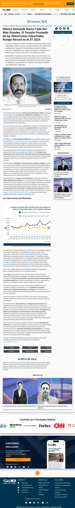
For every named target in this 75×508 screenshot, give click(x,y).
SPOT (40, 492)
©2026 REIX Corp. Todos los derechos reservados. (28, 507)
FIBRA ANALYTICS (43, 485)
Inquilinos (57, 487)
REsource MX (37, 21)
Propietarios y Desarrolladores (63, 485)
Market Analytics (44, 483)
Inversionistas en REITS (61, 497)
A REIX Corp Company (9, 483)
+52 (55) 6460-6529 (27, 485)
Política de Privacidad (38, 3)
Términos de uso (45, 507)
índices (41, 487)
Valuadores (57, 492)
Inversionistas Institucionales (62, 483)
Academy (41, 494)
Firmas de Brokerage (60, 490)
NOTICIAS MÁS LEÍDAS (63, 103)
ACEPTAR (70, 3)
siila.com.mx (25, 490)
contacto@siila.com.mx (27, 487)
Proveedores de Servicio (61, 494)
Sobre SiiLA (25, 483)
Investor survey (44, 490)
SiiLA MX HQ (25, 492)
